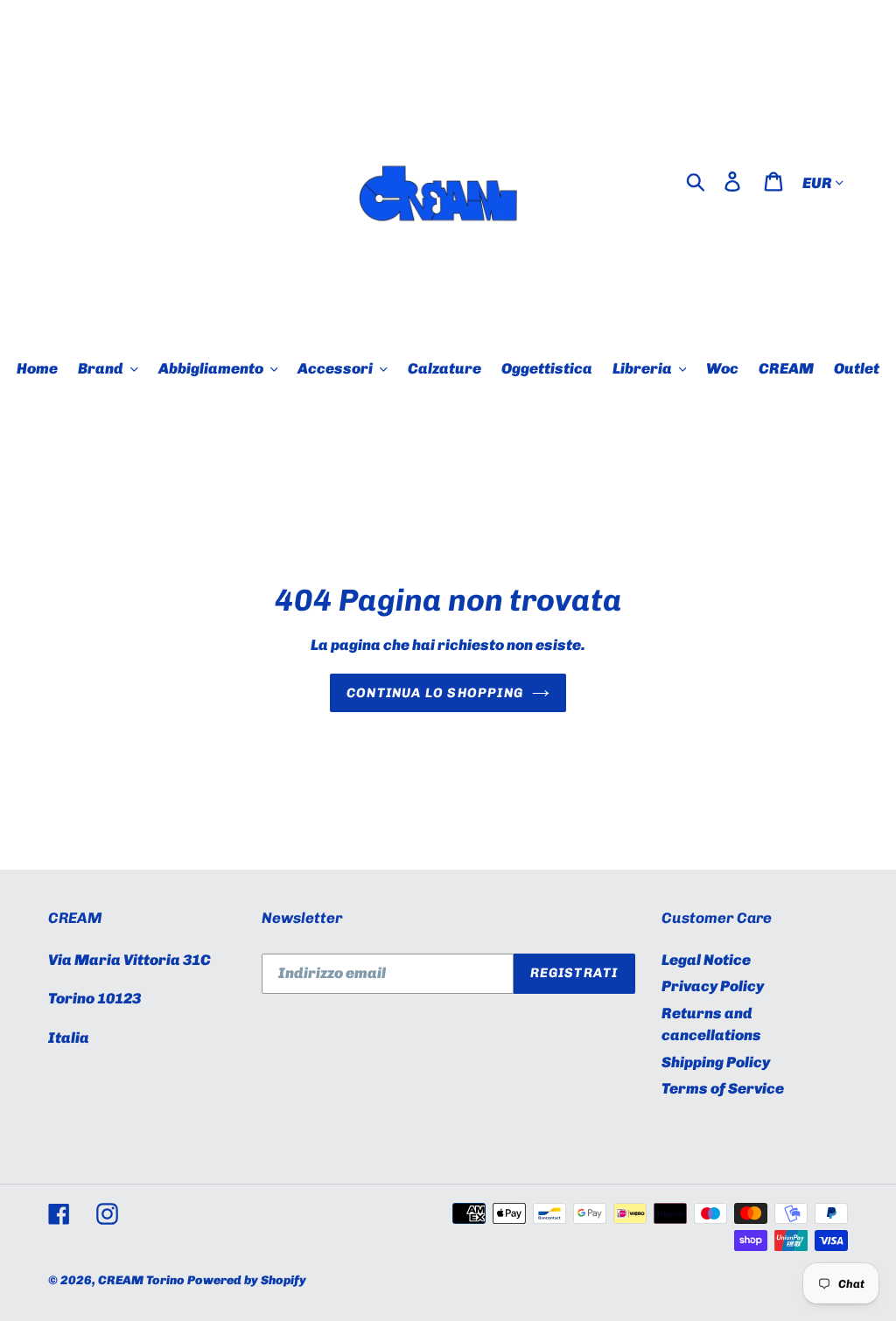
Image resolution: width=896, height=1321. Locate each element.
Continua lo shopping (434, 693)
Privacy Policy (713, 986)
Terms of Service (723, 1088)
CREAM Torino (141, 1280)
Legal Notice (706, 959)
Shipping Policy (716, 1062)
